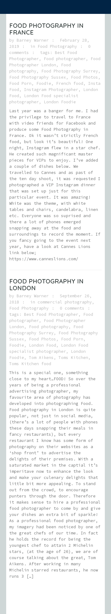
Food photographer (65, 58)
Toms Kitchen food (30, 363)
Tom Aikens (41, 357)
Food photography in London (46, 284)
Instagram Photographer (51, 89)
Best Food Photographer (51, 314)
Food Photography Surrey (69, 71)
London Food (42, 345)
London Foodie (60, 102)
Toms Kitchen (73, 357)
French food (69, 83)
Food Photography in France (46, 29)
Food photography (48, 326)
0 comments (72, 308)
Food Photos (84, 77)
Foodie (43, 83)
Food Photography (57, 46)
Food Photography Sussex (37, 77)
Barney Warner (33, 40)
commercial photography (65, 302)
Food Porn (20, 83)
